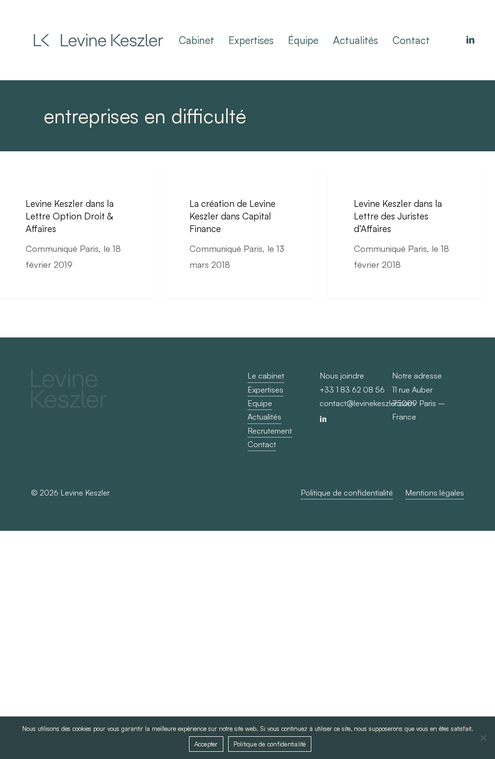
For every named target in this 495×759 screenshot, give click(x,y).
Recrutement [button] (270, 431)
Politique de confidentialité (269, 744)
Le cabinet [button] (266, 375)
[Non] (483, 738)
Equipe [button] (260, 403)
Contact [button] (262, 444)
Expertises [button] (265, 389)
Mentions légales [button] (434, 492)
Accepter (206, 744)
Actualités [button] (264, 417)
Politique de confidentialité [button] (347, 492)
